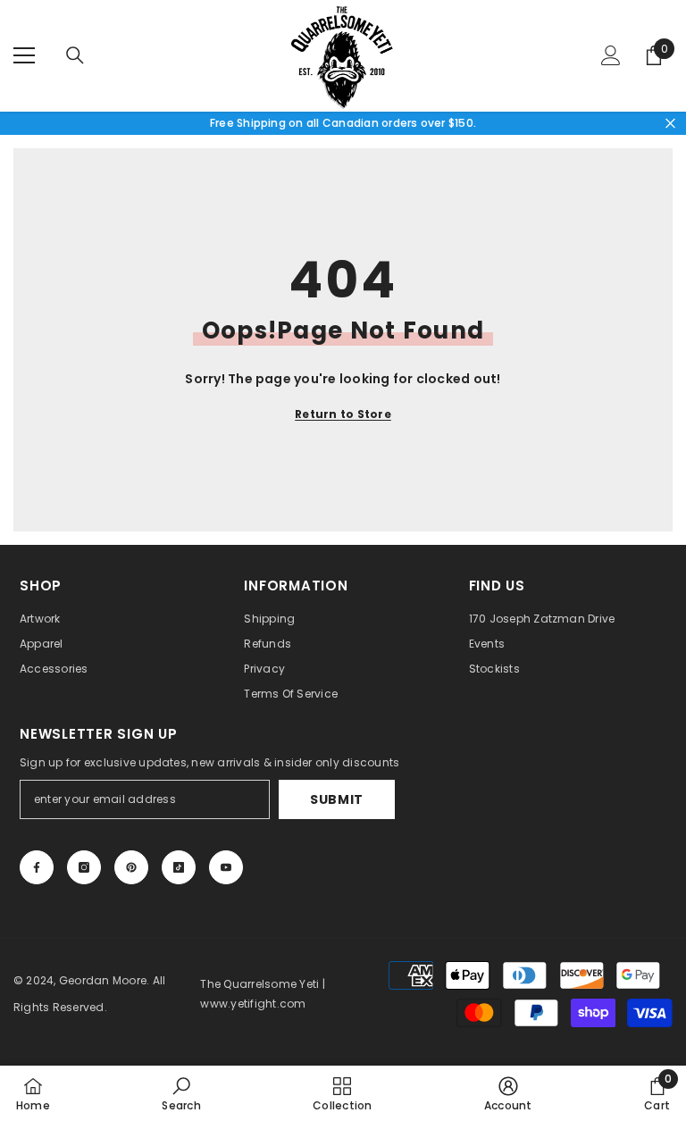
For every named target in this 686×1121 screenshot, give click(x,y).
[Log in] (611, 55)
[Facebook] (37, 867)
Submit (337, 799)
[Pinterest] (131, 867)
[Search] (75, 55)
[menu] (24, 55)
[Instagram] (84, 867)
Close (670, 123)
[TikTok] (179, 867)
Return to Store (343, 414)
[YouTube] (226, 867)
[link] (181, 1093)
